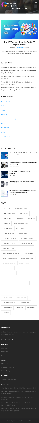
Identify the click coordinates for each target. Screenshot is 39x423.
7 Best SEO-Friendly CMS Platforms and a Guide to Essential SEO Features (22, 182)
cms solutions (31, 218)
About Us (4, 348)
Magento (18, 268)
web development (21, 297)
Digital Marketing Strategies (28, 238)
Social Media (24, 282)
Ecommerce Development (8, 119)
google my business (24, 263)
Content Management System (21, 223)
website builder (25, 302)
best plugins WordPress (21, 208)
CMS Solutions (5, 364)
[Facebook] (1, 339)
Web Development (6, 141)
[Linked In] (12, 339)
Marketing (26, 47)
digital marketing (23, 233)
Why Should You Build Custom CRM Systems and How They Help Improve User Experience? (22, 191)
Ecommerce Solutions (7, 367)
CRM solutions (19, 228)
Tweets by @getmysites (8, 379)
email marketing (29, 253)
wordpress (6, 312)
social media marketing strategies (11, 292)
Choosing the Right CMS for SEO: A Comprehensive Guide (18, 67)
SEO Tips (15, 282)
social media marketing (9, 287)
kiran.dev (13, 47)
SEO (2, 132)
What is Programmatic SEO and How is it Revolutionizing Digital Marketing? (23, 163)
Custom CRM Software (8, 233)
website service (31, 307)
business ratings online (9, 213)
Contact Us (4, 351)
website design (19, 307)
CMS (2, 105)
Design (3, 114)
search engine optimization (10, 278)
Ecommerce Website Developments (11, 253)
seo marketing (30, 278)
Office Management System (9, 371)
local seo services (7, 268)
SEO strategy (6, 282)
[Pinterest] (9, 339)
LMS (2, 123)
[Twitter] (5, 339)
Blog (2, 355)
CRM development (7, 228)
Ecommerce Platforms (8, 248)
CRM (2, 110)
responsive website (23, 273)
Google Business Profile (9, 263)
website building (7, 307)
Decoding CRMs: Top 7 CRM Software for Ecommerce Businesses (22, 172)
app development (5, 101)
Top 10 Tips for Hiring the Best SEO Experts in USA (19, 43)
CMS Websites (6, 223)
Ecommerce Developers (9, 243)
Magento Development (9, 273)
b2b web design (7, 208)
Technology (4, 136)
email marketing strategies (10, 258)
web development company (10, 302)
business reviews (23, 213)
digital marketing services (9, 238)
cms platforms (19, 218)
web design (27, 292)
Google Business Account (27, 258)
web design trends (7, 297)
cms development (7, 218)
